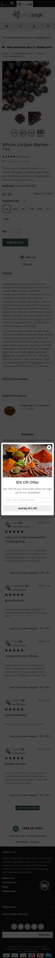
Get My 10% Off (27, 508)
